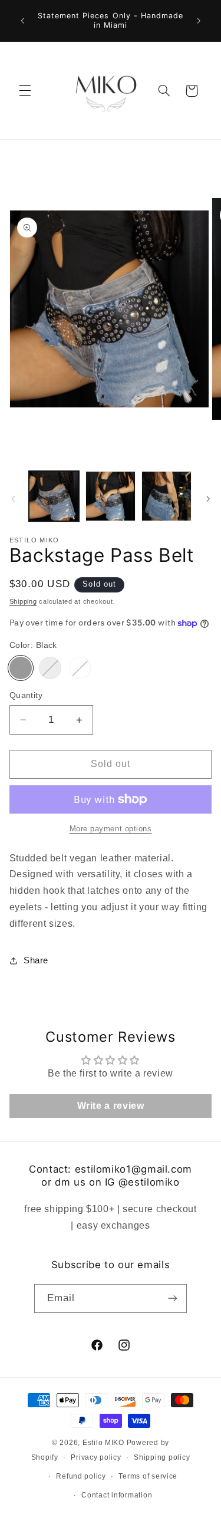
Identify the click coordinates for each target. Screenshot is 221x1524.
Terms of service (147, 1476)
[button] (24, 90)
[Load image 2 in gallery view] (110, 496)
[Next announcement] (199, 21)
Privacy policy (96, 1457)
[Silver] (50, 668)
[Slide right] (208, 499)
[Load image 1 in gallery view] (54, 496)
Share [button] (36, 960)
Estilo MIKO (103, 1442)
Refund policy (81, 1476)
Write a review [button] (110, 1106)
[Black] (20, 668)
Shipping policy (162, 1457)
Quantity (25, 695)
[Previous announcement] (22, 21)
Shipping (23, 601)
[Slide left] (13, 499)
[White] (80, 668)
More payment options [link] (111, 829)
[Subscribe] (172, 1298)
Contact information (116, 1495)
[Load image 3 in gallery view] (166, 496)
